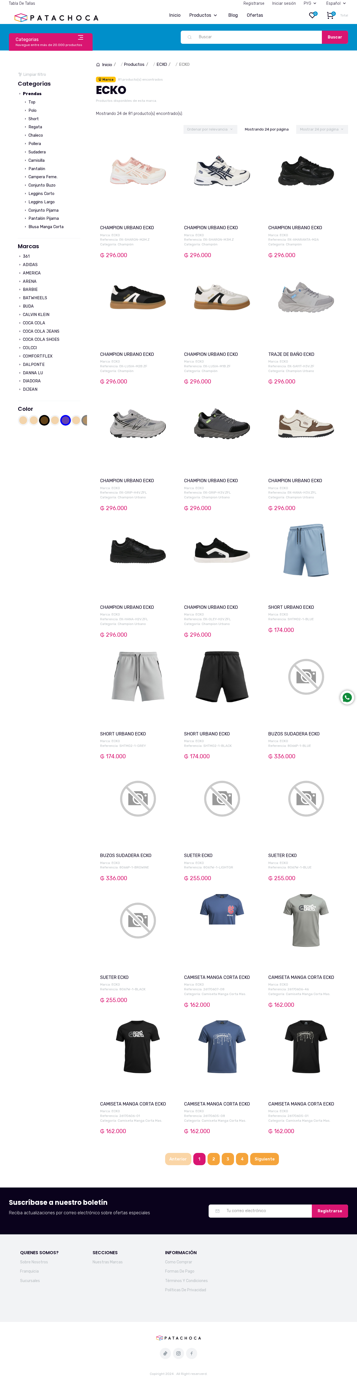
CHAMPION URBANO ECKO (127, 227)
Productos (200, 15)
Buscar (335, 37)
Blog (233, 15)
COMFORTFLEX (37, 356)
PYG (307, 3)
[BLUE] (65, 420)
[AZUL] (23, 420)
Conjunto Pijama (43, 210)
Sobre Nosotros (34, 1262)
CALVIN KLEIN (35, 314)
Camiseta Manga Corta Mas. (224, 994)
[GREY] (86, 420)
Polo (32, 110)
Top (31, 102)
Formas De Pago (179, 1271)
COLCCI (29, 348)
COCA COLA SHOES (40, 339)
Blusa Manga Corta (45, 227)
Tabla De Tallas (22, 3)
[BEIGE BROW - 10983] (33, 420)
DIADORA (31, 381)
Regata (34, 127)
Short (33, 119)
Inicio (174, 15)
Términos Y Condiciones (186, 1280)
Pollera (34, 143)
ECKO (161, 64)
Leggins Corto (40, 193)
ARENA (29, 281)
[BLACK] (44, 420)
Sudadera (36, 152)
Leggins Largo (41, 202)
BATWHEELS (34, 298)
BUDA (28, 306)
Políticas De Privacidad (185, 1290)
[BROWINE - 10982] (76, 420)
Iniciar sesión (284, 3)
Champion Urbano (300, 371)
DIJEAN (29, 389)
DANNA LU (32, 373)
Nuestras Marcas (108, 1262)
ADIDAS (30, 264)
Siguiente (265, 1159)
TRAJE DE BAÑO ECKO (291, 354)
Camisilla (36, 160)
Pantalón (36, 168)
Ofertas (255, 15)
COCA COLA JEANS (40, 331)
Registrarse (253, 3)
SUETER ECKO (198, 855)
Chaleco (35, 135)
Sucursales (30, 1280)
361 (26, 256)
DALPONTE (33, 364)
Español (333, 3)
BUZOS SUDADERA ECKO (294, 734)
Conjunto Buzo (41, 185)
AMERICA (31, 273)
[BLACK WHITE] (55, 420)
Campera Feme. (42, 177)
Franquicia (29, 1271)
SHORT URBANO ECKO (291, 607)
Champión (126, 244)
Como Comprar (178, 1262)
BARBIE (30, 289)
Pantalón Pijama (43, 218)
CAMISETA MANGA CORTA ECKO (217, 977)
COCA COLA (33, 323)
